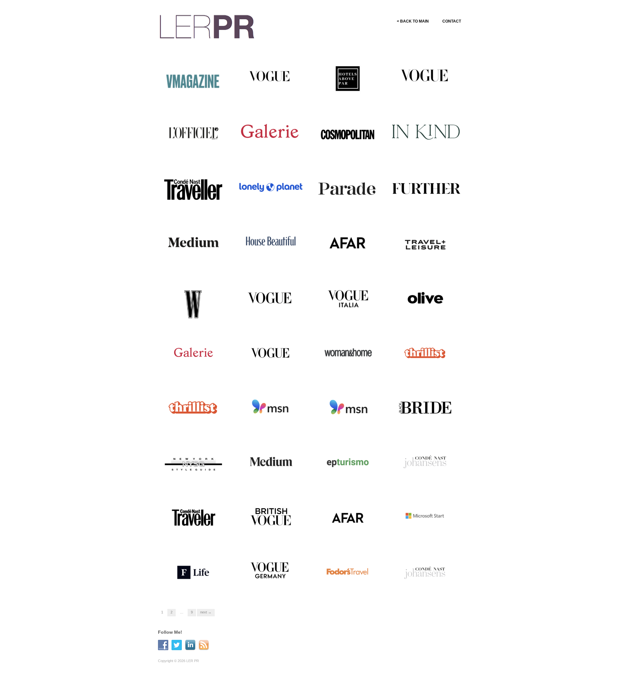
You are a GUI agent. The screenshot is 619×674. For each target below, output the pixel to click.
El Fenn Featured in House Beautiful (272, 258)
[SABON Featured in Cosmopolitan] (348, 133)
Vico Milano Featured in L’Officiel (191, 149)
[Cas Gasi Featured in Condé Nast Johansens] (425, 462)
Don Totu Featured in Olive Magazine (426, 313)
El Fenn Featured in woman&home (342, 368)
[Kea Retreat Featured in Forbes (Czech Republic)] (193, 571)
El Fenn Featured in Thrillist (431, 370)
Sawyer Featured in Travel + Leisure (427, 258)
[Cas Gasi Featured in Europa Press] (348, 462)
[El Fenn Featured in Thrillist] (425, 352)
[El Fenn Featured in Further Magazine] (425, 188)
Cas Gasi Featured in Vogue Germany (273, 587)
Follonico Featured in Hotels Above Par (350, 94)
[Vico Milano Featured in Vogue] (270, 78)
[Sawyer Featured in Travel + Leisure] (425, 243)
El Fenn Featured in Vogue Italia (349, 313)
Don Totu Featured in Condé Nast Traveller (195, 203)
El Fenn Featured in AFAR (355, 261)
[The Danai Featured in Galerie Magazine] (270, 133)
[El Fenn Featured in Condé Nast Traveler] (193, 517)
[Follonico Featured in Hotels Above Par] (348, 78)
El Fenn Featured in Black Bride (425, 423)
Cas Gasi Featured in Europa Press (351, 477)
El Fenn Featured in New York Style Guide (192, 477)
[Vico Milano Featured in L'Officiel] (193, 133)
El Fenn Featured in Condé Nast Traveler (194, 532)
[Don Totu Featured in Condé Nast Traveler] (425, 133)
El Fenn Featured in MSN (278, 425)
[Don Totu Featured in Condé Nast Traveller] (193, 188)
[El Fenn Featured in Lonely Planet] (270, 188)
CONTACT (451, 21)
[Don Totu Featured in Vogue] (425, 78)
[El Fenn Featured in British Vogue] (270, 517)
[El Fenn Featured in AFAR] (348, 243)
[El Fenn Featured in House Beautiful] (270, 243)
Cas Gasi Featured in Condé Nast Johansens (427, 477)
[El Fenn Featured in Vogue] (270, 352)
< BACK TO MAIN (413, 21)
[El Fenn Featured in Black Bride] (425, 407)
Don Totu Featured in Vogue (431, 96)
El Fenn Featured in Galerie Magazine (195, 368)
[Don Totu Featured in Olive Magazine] (425, 297)
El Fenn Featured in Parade (353, 206)
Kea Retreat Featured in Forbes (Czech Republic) (192, 587)
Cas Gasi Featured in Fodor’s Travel (351, 587)
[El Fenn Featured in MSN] (270, 407)
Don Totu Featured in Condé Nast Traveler (427, 149)
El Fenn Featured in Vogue (277, 370)
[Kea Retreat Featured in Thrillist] (193, 407)
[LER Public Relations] (207, 25)
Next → (205, 612)
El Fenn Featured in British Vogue (272, 532)
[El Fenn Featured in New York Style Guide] (193, 462)
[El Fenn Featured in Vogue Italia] (348, 297)
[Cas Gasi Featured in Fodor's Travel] (348, 571)
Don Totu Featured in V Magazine (190, 94)
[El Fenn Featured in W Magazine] (193, 302)
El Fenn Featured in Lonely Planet (272, 203)
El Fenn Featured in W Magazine (190, 313)
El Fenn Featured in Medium (198, 261)
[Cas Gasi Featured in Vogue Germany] (270, 571)
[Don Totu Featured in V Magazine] (193, 78)
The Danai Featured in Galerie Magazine (267, 149)
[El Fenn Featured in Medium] (193, 243)
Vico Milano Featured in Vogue (269, 94)
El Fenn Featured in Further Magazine (427, 203)
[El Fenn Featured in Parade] (348, 188)
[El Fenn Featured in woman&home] (348, 352)
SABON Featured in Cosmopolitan (342, 149)
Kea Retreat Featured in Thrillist (191, 423)
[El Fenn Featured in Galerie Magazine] (193, 352)
